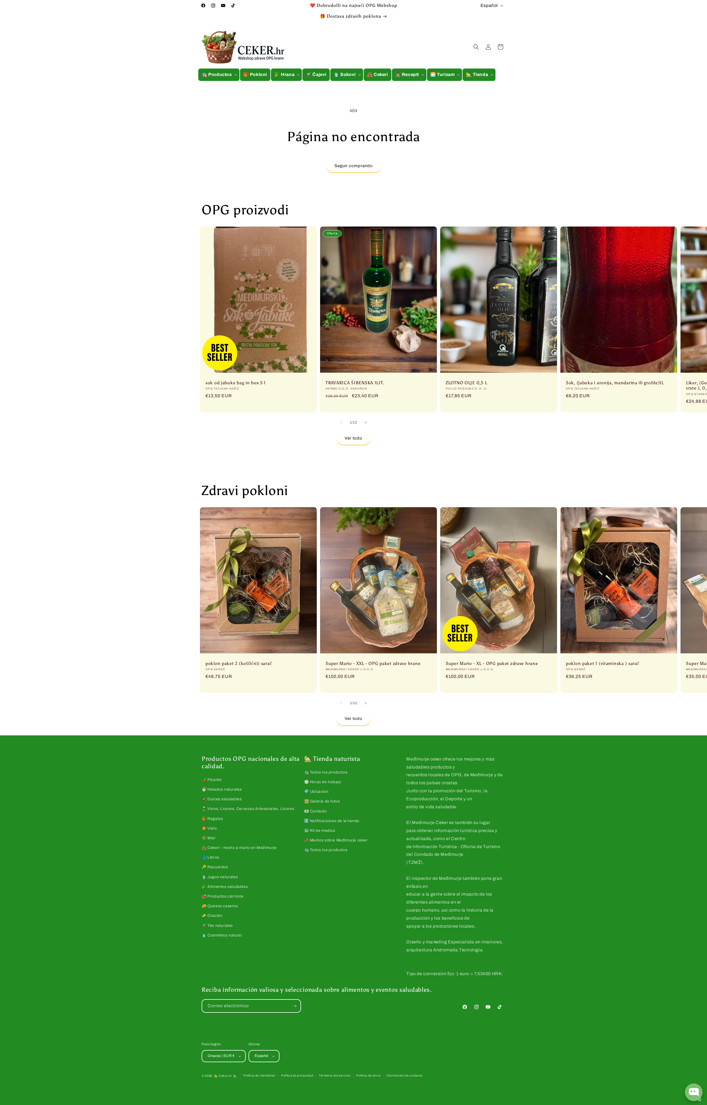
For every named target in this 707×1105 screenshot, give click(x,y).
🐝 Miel (208, 838)
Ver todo (353, 438)
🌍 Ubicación (316, 792)
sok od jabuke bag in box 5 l (235, 382)
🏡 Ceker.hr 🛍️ (225, 1075)
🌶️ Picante (211, 780)
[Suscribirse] (294, 1006)
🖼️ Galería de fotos (322, 801)
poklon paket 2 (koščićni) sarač (238, 663)
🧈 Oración (212, 916)
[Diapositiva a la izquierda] (341, 422)
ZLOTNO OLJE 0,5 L (466, 382)
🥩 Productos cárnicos (223, 896)
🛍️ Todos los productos (326, 772)
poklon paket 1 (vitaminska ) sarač (602, 663)
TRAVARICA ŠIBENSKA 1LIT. (355, 382)
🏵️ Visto (209, 828)
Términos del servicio (335, 1075)
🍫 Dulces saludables (222, 799)
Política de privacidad (297, 1075)
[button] (218, 75)
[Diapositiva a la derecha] (366, 422)
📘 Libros (210, 857)
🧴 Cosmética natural (222, 935)
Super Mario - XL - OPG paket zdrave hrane (492, 663)
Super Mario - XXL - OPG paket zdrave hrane (373, 663)
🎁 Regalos (212, 819)
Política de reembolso (259, 1075)
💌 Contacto (315, 811)
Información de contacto (404, 1075)
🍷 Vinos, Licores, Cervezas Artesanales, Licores (248, 809)
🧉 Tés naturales (217, 926)
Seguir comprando (353, 166)
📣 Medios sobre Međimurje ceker (336, 840)
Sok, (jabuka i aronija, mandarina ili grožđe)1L (615, 382)
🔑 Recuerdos (215, 867)
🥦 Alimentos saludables (225, 887)
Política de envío (368, 1075)
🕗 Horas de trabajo (322, 782)
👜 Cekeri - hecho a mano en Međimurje (239, 848)
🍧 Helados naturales (222, 789)
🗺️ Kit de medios (319, 830)
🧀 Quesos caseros (220, 906)
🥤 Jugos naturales (220, 877)
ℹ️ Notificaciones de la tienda (331, 821)
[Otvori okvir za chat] (694, 1092)
